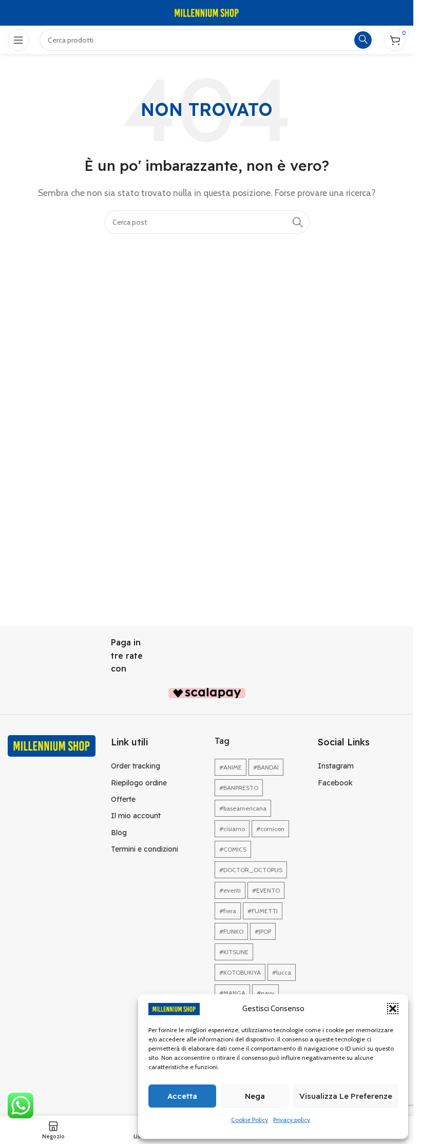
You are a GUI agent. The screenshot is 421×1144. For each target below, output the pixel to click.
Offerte (123, 799)
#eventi (230, 890)
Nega (255, 1096)
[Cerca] (298, 222)
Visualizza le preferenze (345, 1096)
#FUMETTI (262, 911)
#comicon (270, 829)
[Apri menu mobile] (18, 40)
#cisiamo (232, 829)
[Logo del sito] (206, 12)
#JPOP (263, 931)
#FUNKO (231, 931)
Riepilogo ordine (139, 782)
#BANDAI (266, 767)
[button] (393, 1008)
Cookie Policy (249, 1119)
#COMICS (232, 849)
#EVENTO (266, 890)
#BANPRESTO (238, 788)
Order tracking (135, 766)
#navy (265, 993)
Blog (119, 832)
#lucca (281, 972)
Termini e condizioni (144, 849)
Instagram (336, 766)
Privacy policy (291, 1119)
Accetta (182, 1096)
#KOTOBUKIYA (240, 972)
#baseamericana (242, 808)
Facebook (335, 782)
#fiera (227, 911)
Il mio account (136, 815)
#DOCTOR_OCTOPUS (250, 870)
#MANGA (232, 993)
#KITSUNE (233, 952)
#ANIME (230, 767)
